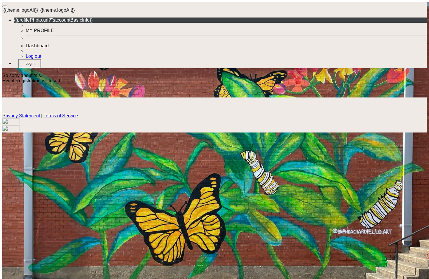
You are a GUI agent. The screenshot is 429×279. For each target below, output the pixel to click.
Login (29, 63)
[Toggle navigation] (4, 6)
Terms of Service (60, 115)
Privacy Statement (21, 115)
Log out (33, 56)
